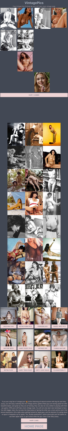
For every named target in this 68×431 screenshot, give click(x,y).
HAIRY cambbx (34, 95)
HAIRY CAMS (34, 420)
